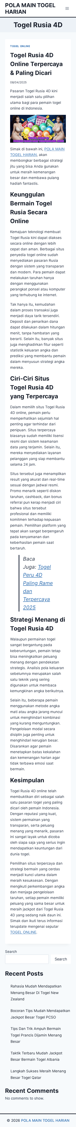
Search (11, 951)
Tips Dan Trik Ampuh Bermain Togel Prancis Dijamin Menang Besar (36, 1035)
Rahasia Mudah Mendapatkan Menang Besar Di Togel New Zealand (36, 992)
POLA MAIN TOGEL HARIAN (45, 1120)
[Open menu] (67, 8)
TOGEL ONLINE (20, 46)
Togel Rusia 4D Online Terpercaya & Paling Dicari (36, 64)
